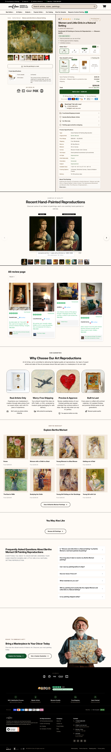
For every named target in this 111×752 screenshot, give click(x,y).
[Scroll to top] (108, 749)
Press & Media (60, 726)
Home (9, 18)
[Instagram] (81, 741)
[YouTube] (85, 741)
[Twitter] (78, 741)
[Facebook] (74, 741)
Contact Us (59, 723)
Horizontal (73, 161)
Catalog (58, 731)
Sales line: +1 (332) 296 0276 (54, 1)
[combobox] (64, 6)
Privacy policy (101, 748)
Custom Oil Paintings (45, 723)
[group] (55, 234)
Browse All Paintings (54, 531)
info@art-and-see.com (74, 108)
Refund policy (74, 748)
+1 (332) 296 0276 (72, 106)
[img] (13, 313)
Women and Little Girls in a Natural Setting (34, 18)
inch (94, 46)
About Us (59, 721)
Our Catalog (43, 726)
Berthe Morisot (16, 18)
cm (98, 46)
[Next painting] (106, 238)
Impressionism (75, 155)
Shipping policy (92, 748)
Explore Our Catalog (14, 656)
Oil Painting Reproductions (46, 721)
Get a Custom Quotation (38, 656)
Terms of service (83, 748)
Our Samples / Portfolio (45, 728)
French (73, 158)
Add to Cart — (79, 92)
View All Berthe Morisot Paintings (54, 504)
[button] (104, 6)
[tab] (24, 262)
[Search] (95, 6)
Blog (58, 728)
